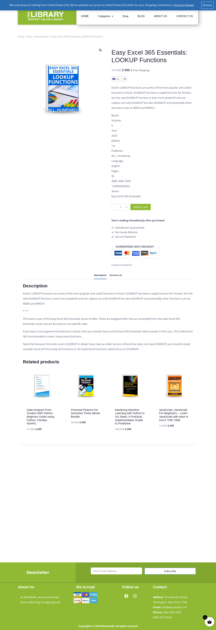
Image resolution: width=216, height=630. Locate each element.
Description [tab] (100, 275)
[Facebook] (126, 596)
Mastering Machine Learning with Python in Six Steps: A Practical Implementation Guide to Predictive (130, 416)
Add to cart (140, 207)
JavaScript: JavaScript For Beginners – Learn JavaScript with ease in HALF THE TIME (173, 415)
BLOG (141, 16)
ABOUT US (160, 16)
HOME (85, 16)
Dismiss (207, 5)
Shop (125, 16)
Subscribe (170, 571)
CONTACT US (184, 16)
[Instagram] (135, 596)
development (126, 265)
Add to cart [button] (78, 432)
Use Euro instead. (183, 5)
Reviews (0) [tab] (116, 275)
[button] (105, 16)
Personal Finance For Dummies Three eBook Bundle (85, 413)
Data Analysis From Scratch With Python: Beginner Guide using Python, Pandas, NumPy (40, 416)
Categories (104, 16)
